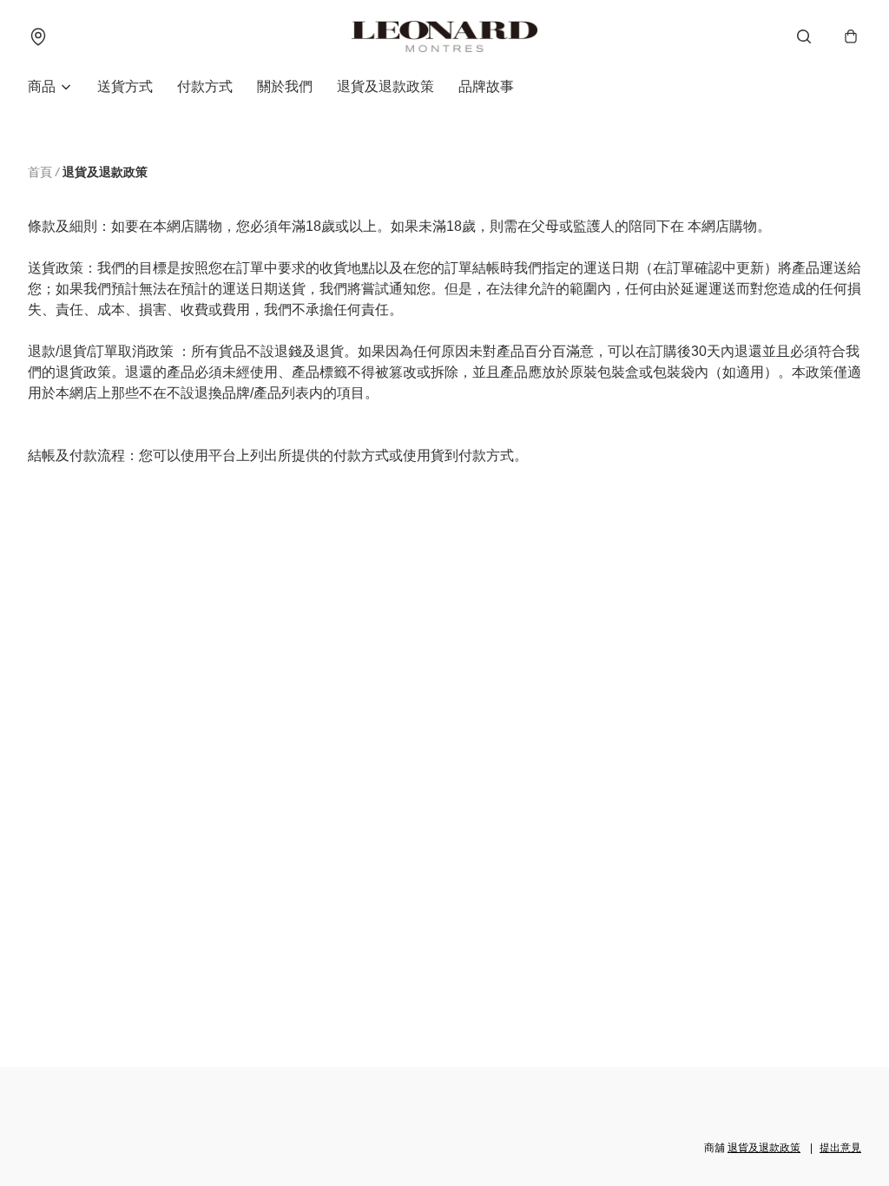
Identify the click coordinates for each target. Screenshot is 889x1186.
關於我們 (285, 86)
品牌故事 (486, 86)
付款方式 (205, 86)
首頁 (40, 172)
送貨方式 (125, 86)
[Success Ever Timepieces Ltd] (444, 36)
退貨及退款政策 (385, 86)
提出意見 (840, 1148)
